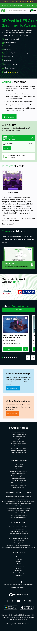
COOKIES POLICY (16, 587)
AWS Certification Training (18, 536)
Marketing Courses (18, 439)
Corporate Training (18, 573)
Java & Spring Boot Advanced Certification (18, 496)
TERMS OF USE (8, 585)
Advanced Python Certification (18, 506)
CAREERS (18, 582)
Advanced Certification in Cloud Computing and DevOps (18, 501)
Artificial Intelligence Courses (18, 471)
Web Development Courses (18, 448)
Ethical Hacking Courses (18, 483)
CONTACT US (30, 582)
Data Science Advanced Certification (18, 499)
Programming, (9, 53)
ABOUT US (4, 582)
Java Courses (18, 466)
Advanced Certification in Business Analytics (18, 503)
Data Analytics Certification (18, 517)
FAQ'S (23, 587)
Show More (9, 117)
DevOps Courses (18, 469)
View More (18, 310)
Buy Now (14, 349)
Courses (18, 557)
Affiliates (18, 568)
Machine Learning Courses (18, 476)
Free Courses (18, 570)
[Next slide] (33, 357)
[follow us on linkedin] (24, 601)
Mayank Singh (8, 46)
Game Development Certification (18, 531)
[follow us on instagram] (29, 601)
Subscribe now (14, 388)
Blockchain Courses (18, 487)
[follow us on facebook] (7, 601)
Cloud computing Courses (18, 480)
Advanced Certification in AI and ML (18, 510)
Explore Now (13, 413)
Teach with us (18, 575)
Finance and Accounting (18, 434)
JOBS (23, 582)
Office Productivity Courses (18, 450)
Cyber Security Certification (18, 543)
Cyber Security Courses (18, 436)
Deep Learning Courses (18, 473)
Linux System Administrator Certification (18, 545)
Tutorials (18, 564)
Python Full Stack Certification (18, 515)
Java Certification (18, 540)
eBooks (18, 561)
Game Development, (21, 53)
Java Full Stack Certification (18, 513)
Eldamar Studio (10, 340)
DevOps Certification (18, 529)
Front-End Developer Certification (18, 533)
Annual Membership (18, 566)
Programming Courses (18, 432)
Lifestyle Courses (18, 446)
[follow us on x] (12, 601)
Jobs (28, 5)
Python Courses (18, 464)
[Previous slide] (28, 357)
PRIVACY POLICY (17, 585)
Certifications (18, 559)
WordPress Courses (18, 455)
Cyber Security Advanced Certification (18, 508)
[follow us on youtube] (18, 601)
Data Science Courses (18, 478)
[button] (2, 357)
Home (5, 5)
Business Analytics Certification (18, 527)
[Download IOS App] (26, 607)
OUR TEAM (12, 582)
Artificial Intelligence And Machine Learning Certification (18, 547)
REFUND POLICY (28, 585)
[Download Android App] (10, 607)
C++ (29, 53)
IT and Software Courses (18, 443)
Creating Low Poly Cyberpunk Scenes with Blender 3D (14, 336)
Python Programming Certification (18, 538)
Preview (7, 148)
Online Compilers (16, 5)
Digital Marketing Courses (18, 453)
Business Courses (18, 441)
